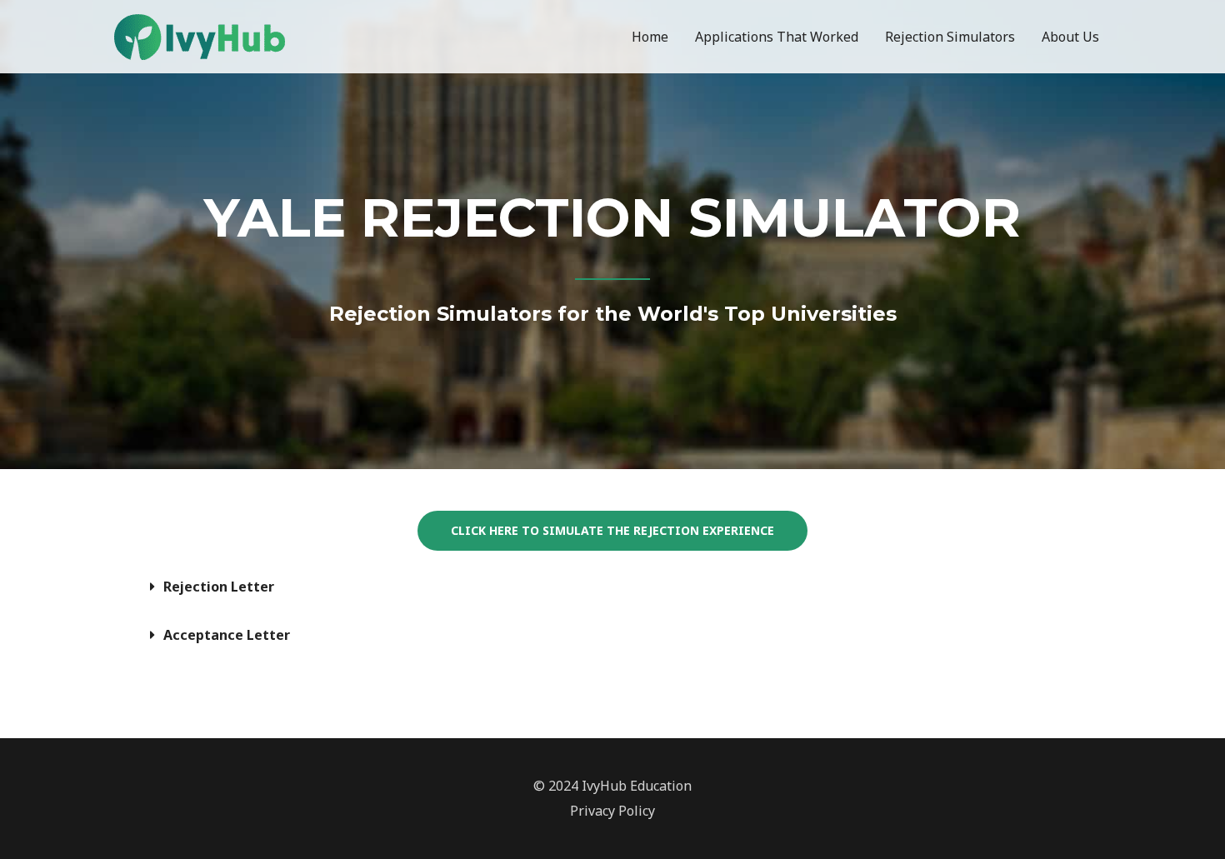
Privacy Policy (612, 811)
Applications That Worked (776, 36)
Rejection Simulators (950, 36)
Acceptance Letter (226, 635)
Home (650, 36)
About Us (1070, 36)
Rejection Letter (218, 586)
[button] (613, 587)
